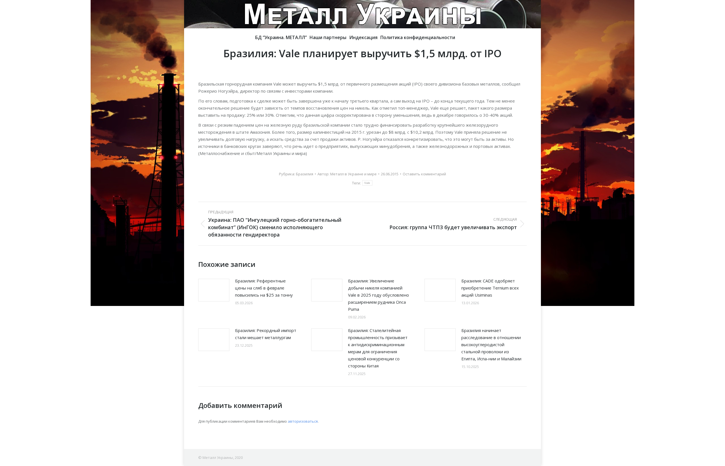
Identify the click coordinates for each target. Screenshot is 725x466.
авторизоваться (303, 421)
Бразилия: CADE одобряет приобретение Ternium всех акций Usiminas (490, 288)
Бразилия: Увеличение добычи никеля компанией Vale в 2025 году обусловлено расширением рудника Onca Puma (378, 295)
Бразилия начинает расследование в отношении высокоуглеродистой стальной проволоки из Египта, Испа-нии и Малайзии (491, 344)
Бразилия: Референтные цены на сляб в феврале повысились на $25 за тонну (264, 288)
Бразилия (304, 173)
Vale (367, 182)
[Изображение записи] (213, 290)
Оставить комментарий (424, 173)
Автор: (347, 173)
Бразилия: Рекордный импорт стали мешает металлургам (265, 333)
